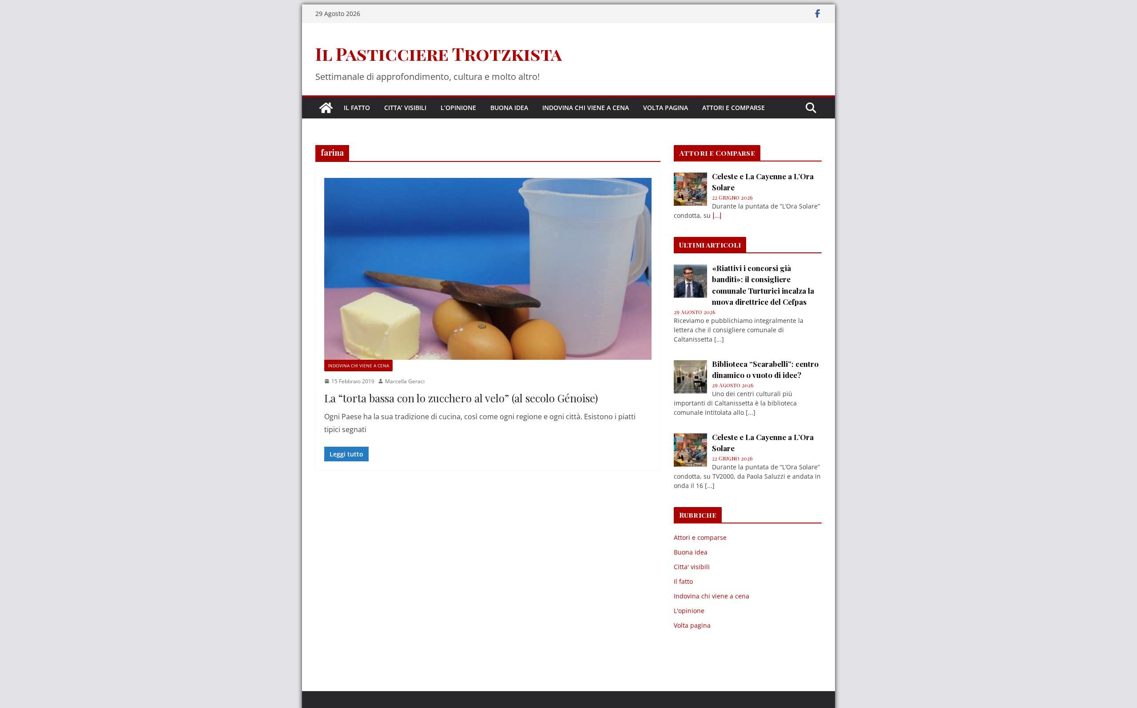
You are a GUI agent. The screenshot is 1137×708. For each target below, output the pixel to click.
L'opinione (689, 610)
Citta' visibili (692, 566)
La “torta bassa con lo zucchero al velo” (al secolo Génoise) (461, 398)
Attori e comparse (733, 107)
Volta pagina (665, 107)
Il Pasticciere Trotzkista (438, 53)
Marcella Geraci (405, 381)
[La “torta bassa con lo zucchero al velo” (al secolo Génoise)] (488, 269)
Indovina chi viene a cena (585, 107)
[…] (716, 215)
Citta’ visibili (405, 107)
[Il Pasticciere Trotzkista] (326, 107)
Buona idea (509, 107)
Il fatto (357, 107)
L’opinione (458, 107)
